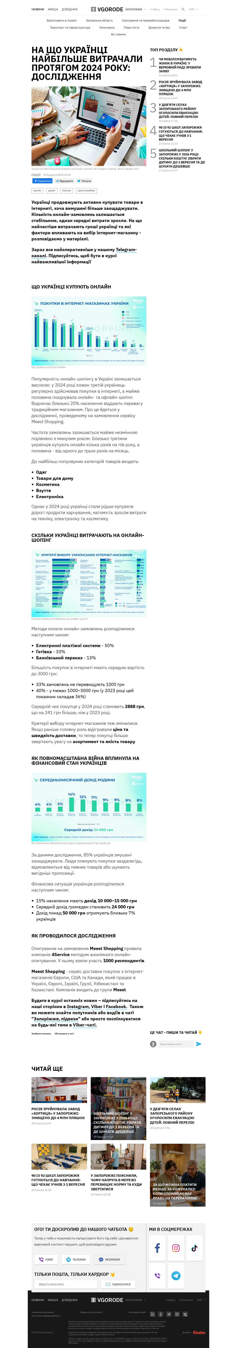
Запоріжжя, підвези (56, 1019)
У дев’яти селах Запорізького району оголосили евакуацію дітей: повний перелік (178, 111)
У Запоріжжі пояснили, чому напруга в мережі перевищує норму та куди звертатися (116, 1182)
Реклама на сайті (137, 1312)
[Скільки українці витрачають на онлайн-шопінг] (88, 583)
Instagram (78, 1006)
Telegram (79, 1259)
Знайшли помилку (41, 1034)
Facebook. (116, 1006)
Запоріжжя (133, 1300)
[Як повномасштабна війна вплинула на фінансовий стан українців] (88, 807)
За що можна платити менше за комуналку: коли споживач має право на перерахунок (175, 1191)
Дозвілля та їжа (159, 27)
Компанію (172, 9)
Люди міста (131, 27)
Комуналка (106, 27)
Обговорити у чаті (64, 1034)
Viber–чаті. (85, 1025)
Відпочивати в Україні (62, 20)
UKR (191, 9)
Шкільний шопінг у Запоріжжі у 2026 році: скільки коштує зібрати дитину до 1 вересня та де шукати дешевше (182, 158)
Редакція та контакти (91, 1312)
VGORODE (110, 1299)
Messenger (112, 1259)
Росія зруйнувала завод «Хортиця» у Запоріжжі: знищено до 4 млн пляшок (180, 88)
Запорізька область (99, 20)
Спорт (183, 27)
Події (182, 20)
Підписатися (121, 1284)
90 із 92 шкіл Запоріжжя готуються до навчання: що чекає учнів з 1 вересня (181, 133)
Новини (37, 9)
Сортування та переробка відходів (145, 20)
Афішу (156, 9)
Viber (96, 1006)
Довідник (70, 9)
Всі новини (118, 34)
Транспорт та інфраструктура (70, 27)
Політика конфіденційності (45, 1316)
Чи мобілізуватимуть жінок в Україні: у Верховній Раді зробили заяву (180, 65)
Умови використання (42, 1312)
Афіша (53, 9)
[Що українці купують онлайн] (88, 331)
